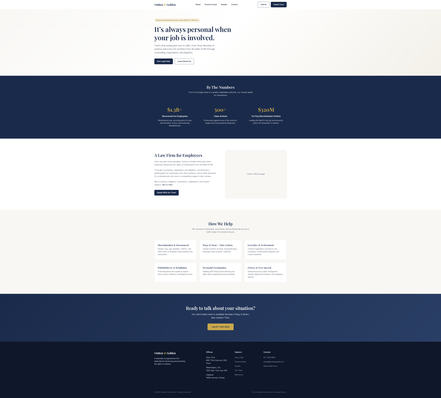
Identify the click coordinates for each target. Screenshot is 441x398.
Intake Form (279, 4)
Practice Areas (211, 4)
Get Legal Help (163, 61)
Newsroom (239, 375)
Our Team (239, 370)
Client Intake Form (270, 366)
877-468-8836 (269, 357)
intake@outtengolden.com (273, 362)
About (198, 4)
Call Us (264, 4)
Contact (234, 4)
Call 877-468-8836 (220, 327)
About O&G (239, 357)
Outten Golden (165, 4)
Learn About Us (184, 61)
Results (224, 4)
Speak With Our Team (166, 192)
